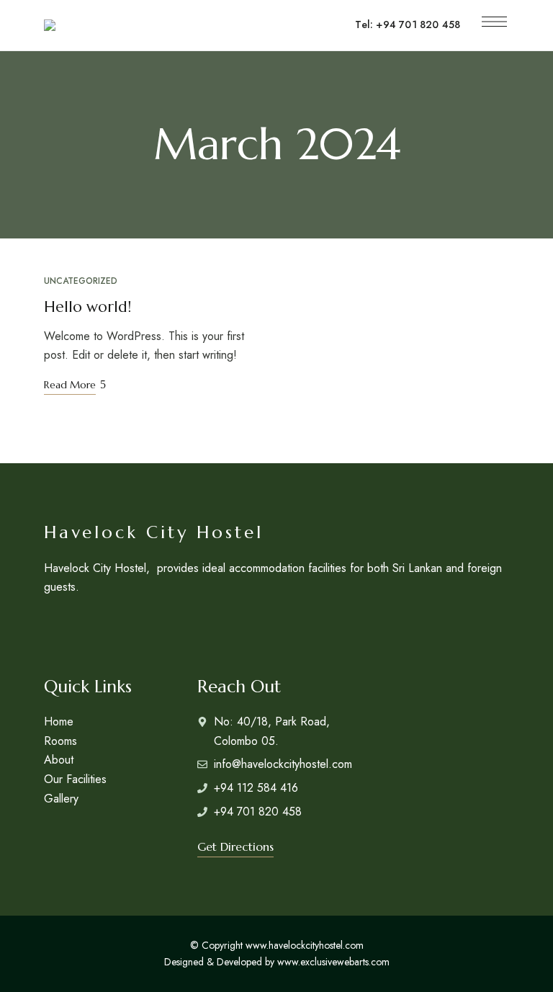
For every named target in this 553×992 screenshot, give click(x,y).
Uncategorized (80, 280)
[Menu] (494, 22)
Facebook (77, 625)
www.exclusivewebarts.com (333, 962)
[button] (235, 846)
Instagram (49, 625)
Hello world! (87, 307)
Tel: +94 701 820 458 (407, 24)
